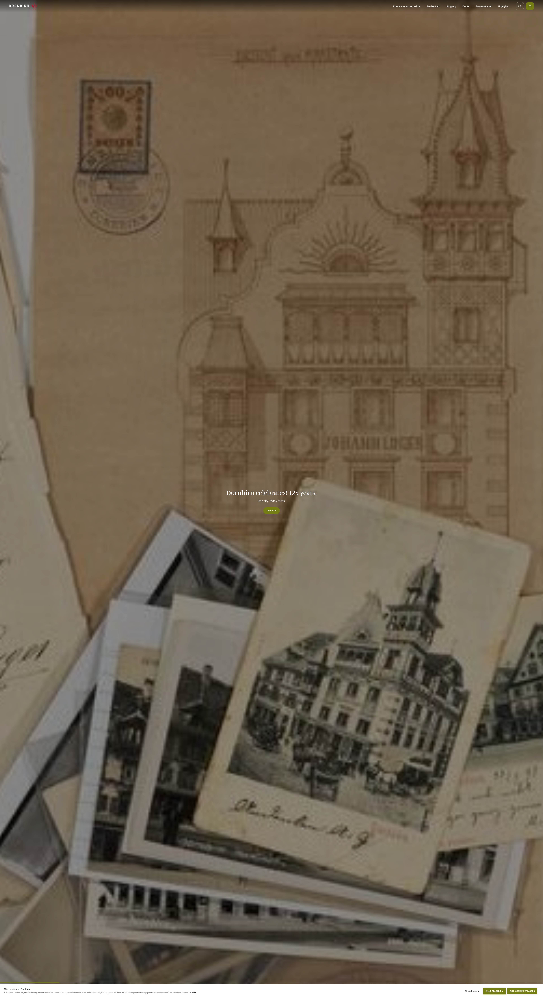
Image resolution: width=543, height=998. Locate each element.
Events (465, 6)
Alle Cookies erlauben (522, 991)
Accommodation (484, 6)
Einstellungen (472, 991)
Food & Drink (433, 6)
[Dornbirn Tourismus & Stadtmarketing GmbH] (23, 6)
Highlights (503, 6)
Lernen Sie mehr (189, 993)
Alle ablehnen (494, 991)
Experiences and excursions (406, 6)
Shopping (451, 6)
